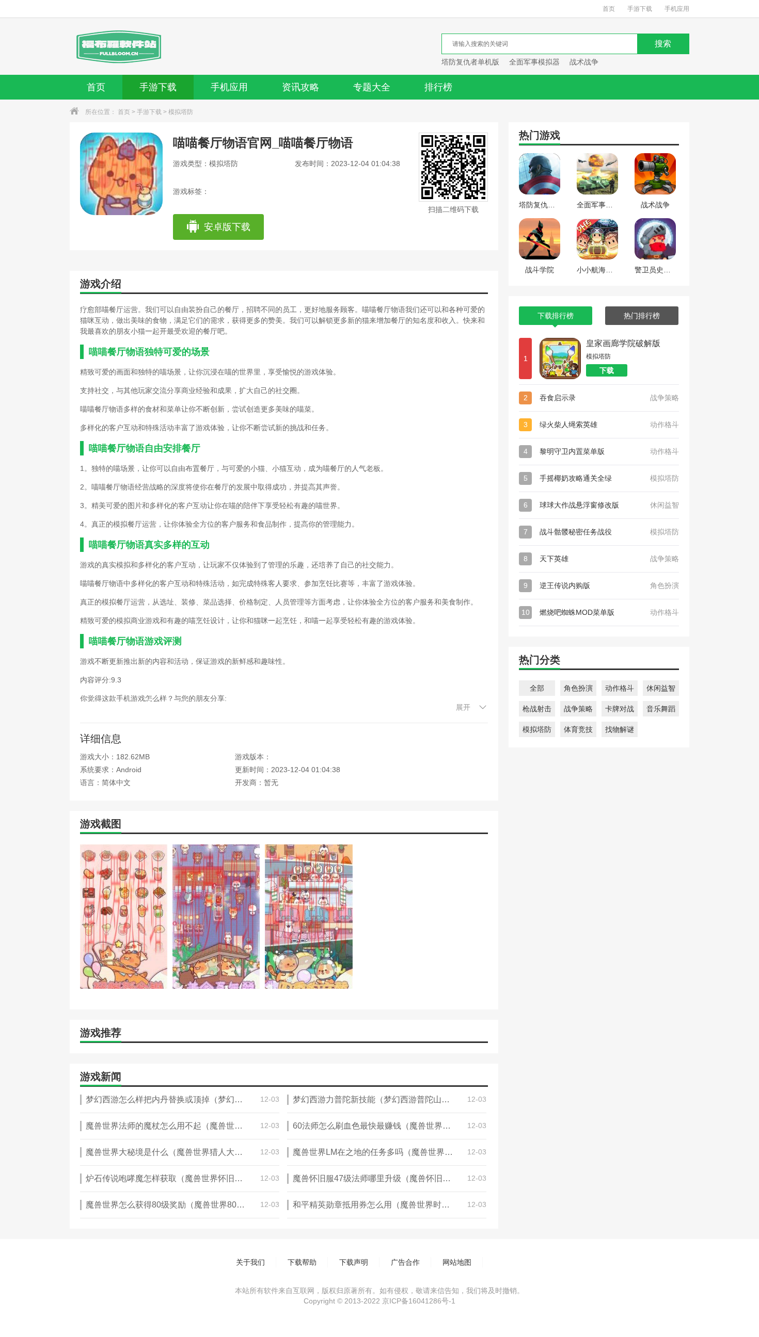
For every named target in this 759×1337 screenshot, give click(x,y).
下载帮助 (302, 1262)
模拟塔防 (180, 112)
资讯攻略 (300, 87)
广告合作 (405, 1262)
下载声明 (353, 1262)
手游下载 (639, 8)
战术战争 (584, 62)
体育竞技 (578, 729)
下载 (606, 370)
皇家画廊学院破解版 (623, 343)
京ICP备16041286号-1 (418, 1301)
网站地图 (456, 1262)
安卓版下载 (227, 227)
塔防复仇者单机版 (470, 62)
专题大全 (371, 87)
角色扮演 (578, 688)
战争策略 (578, 709)
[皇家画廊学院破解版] (560, 358)
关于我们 (250, 1262)
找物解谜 (619, 729)
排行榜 (438, 87)
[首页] (118, 46)
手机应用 (677, 8)
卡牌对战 (619, 709)
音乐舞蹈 (660, 709)
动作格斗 (619, 688)
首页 (609, 8)
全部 (537, 688)
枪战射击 (537, 709)
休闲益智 (660, 688)
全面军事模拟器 (534, 62)
